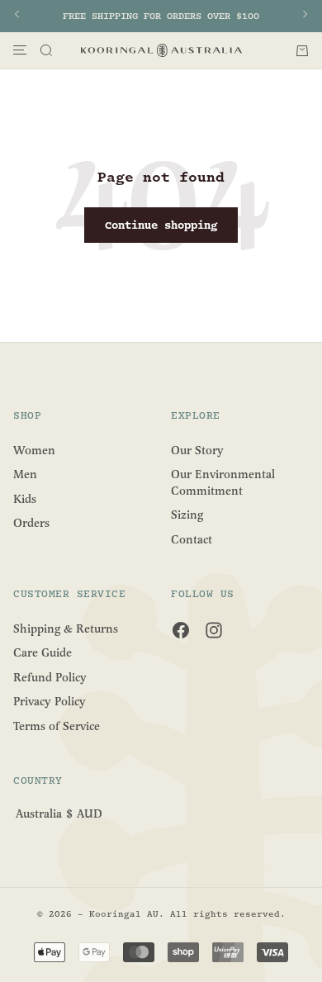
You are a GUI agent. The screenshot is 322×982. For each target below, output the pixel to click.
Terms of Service (56, 726)
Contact (191, 540)
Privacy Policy (49, 702)
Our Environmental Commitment (223, 482)
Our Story (197, 450)
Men (25, 474)
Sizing (187, 515)
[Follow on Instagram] (214, 630)
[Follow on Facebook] (181, 630)
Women (34, 450)
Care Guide (42, 653)
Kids (24, 498)
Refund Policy (50, 677)
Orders (31, 523)
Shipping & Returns (65, 628)
